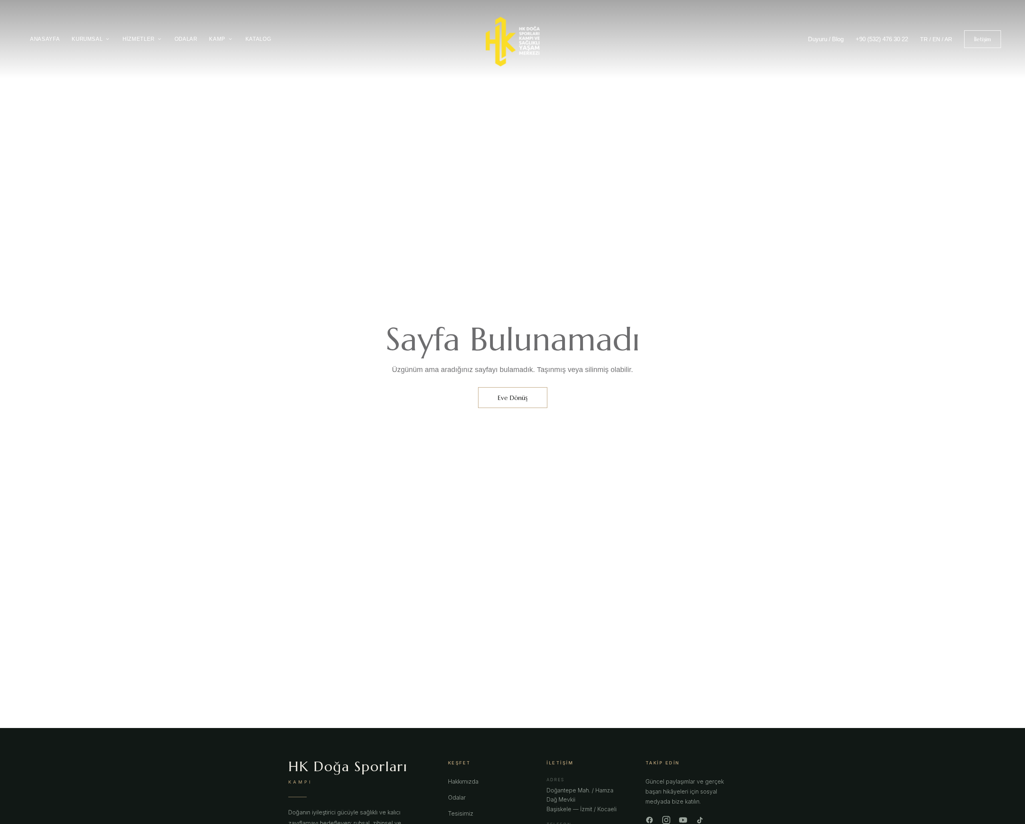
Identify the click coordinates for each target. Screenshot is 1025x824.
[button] (982, 39)
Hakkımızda (463, 781)
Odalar (457, 797)
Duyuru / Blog (826, 39)
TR (924, 39)
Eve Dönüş (513, 398)
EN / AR (942, 39)
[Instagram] (666, 820)
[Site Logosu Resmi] (513, 41)
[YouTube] (683, 820)
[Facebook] (649, 820)
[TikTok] (700, 820)
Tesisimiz (460, 813)
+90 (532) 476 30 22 (882, 39)
